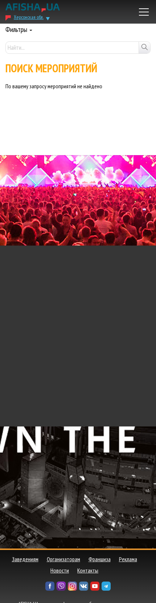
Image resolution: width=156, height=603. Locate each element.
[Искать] (144, 47)
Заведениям (25, 559)
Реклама (128, 559)
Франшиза (100, 559)
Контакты (87, 570)
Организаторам (63, 559)
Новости (59, 570)
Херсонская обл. (29, 17)
